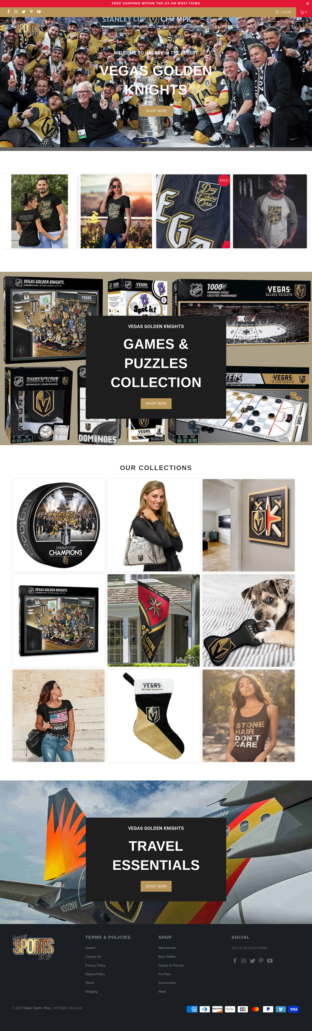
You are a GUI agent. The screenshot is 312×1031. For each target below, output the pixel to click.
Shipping (91, 991)
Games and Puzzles (58, 620)
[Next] (302, 211)
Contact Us (93, 956)
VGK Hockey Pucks (58, 525)
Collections (226, 27)
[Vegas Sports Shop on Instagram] (16, 12)
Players (110, 27)
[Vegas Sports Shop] (27, 28)
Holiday (153, 716)
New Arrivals (141, 27)
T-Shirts (58, 716)
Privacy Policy (95, 965)
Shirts (197, 27)
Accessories (153, 525)
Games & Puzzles (171, 965)
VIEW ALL (156, 103)
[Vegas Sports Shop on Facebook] (8, 12)
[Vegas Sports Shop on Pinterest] (31, 12)
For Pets (249, 620)
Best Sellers (172, 27)
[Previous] (10, 211)
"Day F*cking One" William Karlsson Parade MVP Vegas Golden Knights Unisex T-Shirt (40, 211)
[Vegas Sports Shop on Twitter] (23, 12)
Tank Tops (249, 716)
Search (90, 948)
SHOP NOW (156, 403)
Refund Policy (95, 974)
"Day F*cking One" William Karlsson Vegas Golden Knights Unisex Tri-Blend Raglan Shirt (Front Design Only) (270, 211)
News (162, 991)
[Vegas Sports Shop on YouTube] (39, 12)
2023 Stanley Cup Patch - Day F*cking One (193, 211)
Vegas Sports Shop (37, 1008)
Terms (89, 983)
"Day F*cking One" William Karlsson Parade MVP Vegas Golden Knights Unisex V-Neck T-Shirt (116, 211)
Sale (252, 27)
